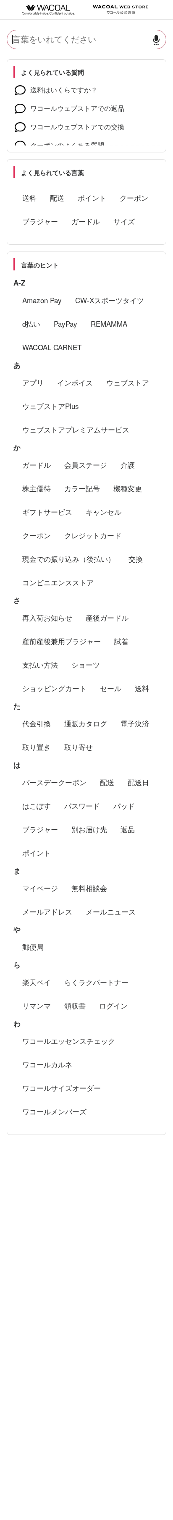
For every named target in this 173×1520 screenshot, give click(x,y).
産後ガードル (107, 617)
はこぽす (36, 805)
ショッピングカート (54, 688)
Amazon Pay (42, 300)
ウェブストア (127, 382)
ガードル (85, 221)
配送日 (138, 782)
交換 (135, 558)
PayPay (65, 323)
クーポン (134, 197)
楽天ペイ (36, 982)
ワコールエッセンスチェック (68, 1040)
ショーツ (85, 664)
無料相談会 (89, 888)
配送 (57, 197)
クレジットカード (92, 535)
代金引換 (36, 723)
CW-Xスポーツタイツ (109, 300)
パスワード (82, 805)
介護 (128, 464)
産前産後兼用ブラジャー (61, 641)
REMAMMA (109, 323)
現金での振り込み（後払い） (68, 558)
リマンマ (36, 1005)
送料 (29, 197)
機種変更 (127, 488)
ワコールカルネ (47, 1064)
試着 (121, 641)
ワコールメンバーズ (54, 1111)
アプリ (33, 382)
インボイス (75, 382)
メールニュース (111, 911)
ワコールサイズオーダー (61, 1087)
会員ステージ (85, 464)
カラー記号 (82, 488)
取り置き (36, 747)
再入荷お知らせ (47, 617)
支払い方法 (40, 664)
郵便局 (33, 946)
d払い (31, 323)
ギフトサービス (47, 511)
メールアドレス (47, 911)
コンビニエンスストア (58, 582)
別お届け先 (89, 829)
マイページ (40, 888)
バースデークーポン (54, 782)
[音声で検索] (156, 39)
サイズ (124, 221)
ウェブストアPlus (50, 406)
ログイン (113, 1005)
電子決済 (135, 723)
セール (110, 688)
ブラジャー (40, 221)
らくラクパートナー (96, 982)
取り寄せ (78, 747)
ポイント (92, 197)
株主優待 (36, 488)
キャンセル (103, 511)
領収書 (75, 1005)
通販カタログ (85, 723)
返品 (128, 829)
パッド (124, 805)
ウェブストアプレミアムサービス (75, 429)
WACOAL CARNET (51, 347)
